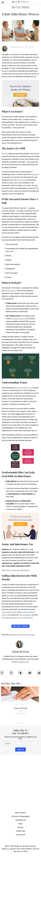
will (4, 154)
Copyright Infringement (20, 816)
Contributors (20, 820)
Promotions (20, 831)
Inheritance (25, 7)
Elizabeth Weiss (17, 47)
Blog (13, 7)
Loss (18, 7)
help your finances (25, 615)
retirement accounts (18, 319)
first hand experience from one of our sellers (17, 618)
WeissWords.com (22, 662)
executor (34, 174)
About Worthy (20, 813)
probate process (10, 291)
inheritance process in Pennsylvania (22, 635)
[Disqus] (20, 784)
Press (20, 824)
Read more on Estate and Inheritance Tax (16, 570)
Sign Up (20, 749)
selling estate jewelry (9, 612)
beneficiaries (20, 180)
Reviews (20, 827)
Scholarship (20, 835)
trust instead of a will (25, 388)
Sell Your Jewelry (20, 626)
